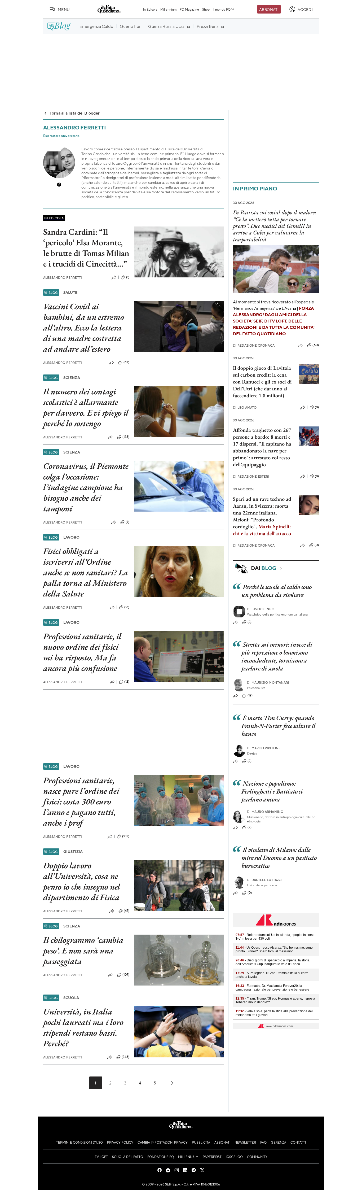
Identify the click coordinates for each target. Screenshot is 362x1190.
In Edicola (150, 9)
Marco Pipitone (264, 748)
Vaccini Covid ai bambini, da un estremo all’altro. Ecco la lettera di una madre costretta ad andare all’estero (83, 327)
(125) (126, 437)
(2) (249, 761)
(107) (126, 975)
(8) (317, 407)
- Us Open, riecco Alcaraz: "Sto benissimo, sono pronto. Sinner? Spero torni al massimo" (274, 949)
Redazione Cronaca (254, 345)
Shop (206, 9)
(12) (127, 681)
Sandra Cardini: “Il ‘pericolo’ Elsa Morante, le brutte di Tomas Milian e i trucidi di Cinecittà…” (86, 247)
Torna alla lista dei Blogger (75, 113)
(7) (127, 522)
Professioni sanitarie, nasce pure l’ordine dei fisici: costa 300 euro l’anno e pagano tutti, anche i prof (81, 801)
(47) (127, 911)
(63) (126, 362)
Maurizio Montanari (268, 683)
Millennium (168, 9)
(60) (315, 345)
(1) (127, 277)
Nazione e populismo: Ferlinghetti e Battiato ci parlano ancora (272, 791)
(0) (317, 545)
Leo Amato (245, 407)
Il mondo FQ (222, 9)
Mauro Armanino (265, 812)
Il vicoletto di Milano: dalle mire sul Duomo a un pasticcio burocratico (279, 857)
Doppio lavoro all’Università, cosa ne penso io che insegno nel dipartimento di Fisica (81, 881)
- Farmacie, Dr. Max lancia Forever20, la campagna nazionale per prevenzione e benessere (272, 987)
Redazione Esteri (251, 476)
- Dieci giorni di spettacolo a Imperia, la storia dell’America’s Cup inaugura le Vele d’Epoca (273, 962)
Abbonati (269, 9)
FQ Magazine (189, 9)
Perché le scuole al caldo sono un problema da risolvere (276, 591)
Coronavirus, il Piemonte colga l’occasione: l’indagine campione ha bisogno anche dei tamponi (86, 487)
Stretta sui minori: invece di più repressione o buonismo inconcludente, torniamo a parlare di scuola (276, 656)
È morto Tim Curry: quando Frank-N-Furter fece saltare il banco (278, 726)
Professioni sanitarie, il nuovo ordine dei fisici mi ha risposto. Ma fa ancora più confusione (82, 652)
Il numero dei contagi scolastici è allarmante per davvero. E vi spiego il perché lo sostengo (86, 407)
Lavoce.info (260, 609)
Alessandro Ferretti (62, 278)
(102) (126, 836)
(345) (126, 1057)
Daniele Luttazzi (264, 880)
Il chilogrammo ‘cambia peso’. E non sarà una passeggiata (83, 950)
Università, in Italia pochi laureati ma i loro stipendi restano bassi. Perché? (83, 1027)
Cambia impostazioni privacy (163, 1142)
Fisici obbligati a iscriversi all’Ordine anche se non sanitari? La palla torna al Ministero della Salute (85, 572)
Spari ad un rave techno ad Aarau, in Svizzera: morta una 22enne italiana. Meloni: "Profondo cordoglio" (262, 512)
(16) (127, 607)
